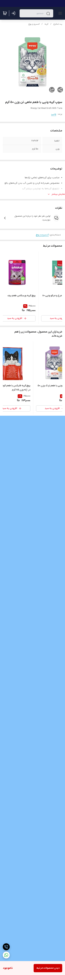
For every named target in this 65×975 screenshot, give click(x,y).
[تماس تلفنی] (6, 946)
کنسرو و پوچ (34, 24)
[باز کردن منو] (59, 13)
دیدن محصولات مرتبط (47, 968)
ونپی (53, 114)
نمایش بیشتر (58, 194)
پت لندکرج (57, 24)
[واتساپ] (6, 955)
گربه (46, 24)
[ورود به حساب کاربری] (14, 13)
